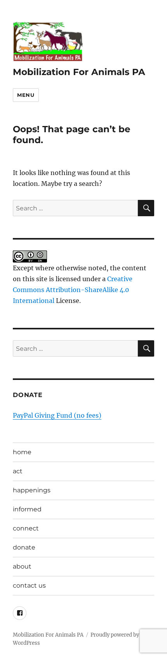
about (22, 566)
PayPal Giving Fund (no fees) (57, 415)
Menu (25, 95)
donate (24, 547)
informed (27, 509)
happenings (31, 490)
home (22, 452)
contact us (29, 585)
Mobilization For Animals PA (79, 71)
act (18, 471)
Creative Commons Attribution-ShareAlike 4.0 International (72, 289)
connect (26, 528)
